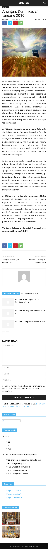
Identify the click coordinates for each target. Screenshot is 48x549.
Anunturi (5, 7)
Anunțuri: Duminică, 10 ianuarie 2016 (10, 261)
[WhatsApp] (20, 23)
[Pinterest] (15, 23)
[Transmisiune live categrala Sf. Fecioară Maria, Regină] (11, 537)
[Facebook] (4, 23)
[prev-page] (3, 333)
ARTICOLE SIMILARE (11, 293)
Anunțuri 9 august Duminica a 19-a (30, 322)
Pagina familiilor (13, 497)
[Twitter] (10, 23)
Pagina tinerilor (13, 494)
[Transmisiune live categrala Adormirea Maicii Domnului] (11, 524)
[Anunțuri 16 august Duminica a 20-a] (8, 313)
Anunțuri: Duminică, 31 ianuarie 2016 (37, 261)
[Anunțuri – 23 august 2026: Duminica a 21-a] (8, 302)
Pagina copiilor (13, 490)
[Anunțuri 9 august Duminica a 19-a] (8, 324)
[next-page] (7, 333)
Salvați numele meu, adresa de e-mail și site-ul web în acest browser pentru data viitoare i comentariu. (23, 388)
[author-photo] (24, 282)
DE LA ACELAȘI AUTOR (29, 293)
